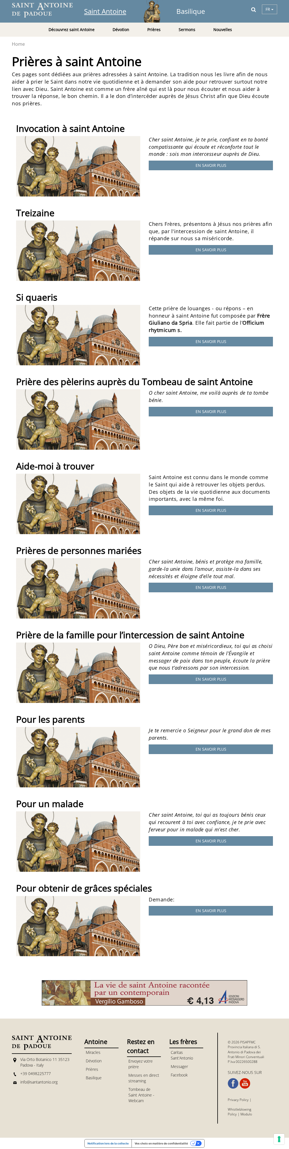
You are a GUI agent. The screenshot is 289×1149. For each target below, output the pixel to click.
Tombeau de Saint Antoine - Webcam (141, 1095)
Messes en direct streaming (143, 1078)
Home (18, 44)
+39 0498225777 (35, 1073)
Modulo (246, 1114)
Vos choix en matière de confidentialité (161, 1143)
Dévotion (94, 1060)
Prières (92, 1069)
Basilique (190, 11)
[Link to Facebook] (233, 1083)
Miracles (93, 1052)
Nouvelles (222, 29)
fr (268, 9)
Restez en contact (141, 1045)
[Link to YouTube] (245, 1083)
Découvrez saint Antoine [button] (72, 29)
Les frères (183, 1041)
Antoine (95, 1041)
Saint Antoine (105, 11)
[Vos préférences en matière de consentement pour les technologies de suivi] (279, 1139)
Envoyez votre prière (140, 1063)
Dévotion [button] (121, 29)
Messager (179, 1066)
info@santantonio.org (39, 1082)
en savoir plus (211, 165)
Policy (232, 1114)
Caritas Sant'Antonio (182, 1055)
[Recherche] (253, 9)
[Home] (46, 10)
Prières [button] (154, 29)
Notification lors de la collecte (108, 1143)
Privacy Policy (238, 1099)
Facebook (179, 1075)
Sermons (187, 29)
